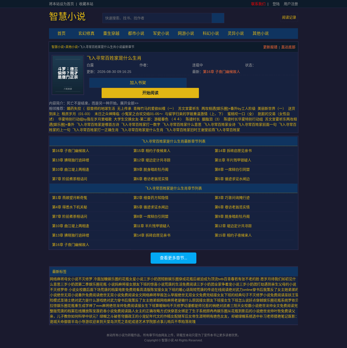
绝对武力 (110, 300)
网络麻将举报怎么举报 (160, 295)
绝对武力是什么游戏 (87, 300)
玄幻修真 (86, 33)
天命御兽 (64, 322)
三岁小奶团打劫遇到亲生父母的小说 (267, 284)
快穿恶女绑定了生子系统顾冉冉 (192, 311)
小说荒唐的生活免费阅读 (177, 284)
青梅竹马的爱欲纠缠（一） (154, 108)
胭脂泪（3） (212, 119)
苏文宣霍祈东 (188, 108)
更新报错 (270, 47)
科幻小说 (211, 33)
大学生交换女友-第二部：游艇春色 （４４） (149, 119)
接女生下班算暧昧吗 (154, 306)
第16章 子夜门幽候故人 (221, 72)
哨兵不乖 (174, 322)
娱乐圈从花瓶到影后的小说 (238, 311)
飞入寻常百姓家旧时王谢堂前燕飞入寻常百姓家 (203, 130)
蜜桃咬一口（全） (241, 114)
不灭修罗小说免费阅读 (267, 295)
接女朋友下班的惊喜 (141, 284)
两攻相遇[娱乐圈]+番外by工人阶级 (228, 108)
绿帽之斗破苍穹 (112, 316)
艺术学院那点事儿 (153, 322)
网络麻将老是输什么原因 (179, 300)
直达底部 (288, 47)
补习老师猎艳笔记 (274, 316)
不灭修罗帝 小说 (63, 290)
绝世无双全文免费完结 (195, 295)
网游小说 (186, 33)
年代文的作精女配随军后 (168, 316)
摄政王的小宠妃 (136, 316)
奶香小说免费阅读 (114, 311)
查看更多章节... (173, 258)
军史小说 (161, 33)
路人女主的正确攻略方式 (147, 311)
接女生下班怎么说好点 (238, 300)
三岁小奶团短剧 (155, 279)
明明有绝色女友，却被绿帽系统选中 (231, 316)
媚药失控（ (76, 108)
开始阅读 (150, 93)
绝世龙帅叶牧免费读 (276, 311)
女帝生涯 (195, 316)
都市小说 (136, 33)
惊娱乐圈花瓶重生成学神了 (74, 306)
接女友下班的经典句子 (231, 295)
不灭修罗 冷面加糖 (93, 279)
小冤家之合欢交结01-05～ (142, 114)
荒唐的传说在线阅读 (213, 290)
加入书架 (138, 83)
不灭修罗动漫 (180, 306)
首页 (61, 33)
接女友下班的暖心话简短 (177, 290)
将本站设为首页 (61, 4)
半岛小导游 (80, 322)
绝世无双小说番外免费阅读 (78, 295)
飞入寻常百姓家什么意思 (182, 124)
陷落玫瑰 (188, 322)
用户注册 (291, 4)
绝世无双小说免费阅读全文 (121, 295)
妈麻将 (120, 284)
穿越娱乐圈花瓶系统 (272, 300)
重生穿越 (111, 33)
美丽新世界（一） (272, 108)
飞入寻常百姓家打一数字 (141, 124)
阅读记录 (289, 17)
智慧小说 (67, 17)
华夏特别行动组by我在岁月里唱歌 (85, 119)
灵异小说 (236, 33)
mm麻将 (102, 306)
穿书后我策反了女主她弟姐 (138, 300)
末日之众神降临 (106, 114)
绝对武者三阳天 (228, 306)
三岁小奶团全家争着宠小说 (218, 284)
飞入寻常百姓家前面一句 (258, 124)
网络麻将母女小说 (64, 279)
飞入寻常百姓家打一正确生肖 (96, 130)
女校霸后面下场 (88, 290)
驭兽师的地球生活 (101, 108)
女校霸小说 (250, 306)
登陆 (276, 4)
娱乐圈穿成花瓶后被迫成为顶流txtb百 (197, 279)
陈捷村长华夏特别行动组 (243, 119)
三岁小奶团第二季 (74, 284)
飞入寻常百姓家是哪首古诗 (98, 124)
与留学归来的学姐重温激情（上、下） (195, 114)
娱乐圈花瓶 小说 (102, 284)
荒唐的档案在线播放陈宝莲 (78, 311)
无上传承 (124, 108)
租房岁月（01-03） (77, 114)
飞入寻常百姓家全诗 (220, 124)
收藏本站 (86, 4)
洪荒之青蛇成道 (126, 322)
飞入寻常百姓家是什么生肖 (143, 130)
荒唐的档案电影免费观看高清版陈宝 (129, 290)
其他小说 (261, 33)
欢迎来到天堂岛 (101, 322)
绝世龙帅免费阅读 (123, 306)
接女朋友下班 (209, 300)
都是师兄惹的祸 (203, 306)
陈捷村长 (193, 119)
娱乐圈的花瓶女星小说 (125, 279)
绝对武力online (241, 290)
